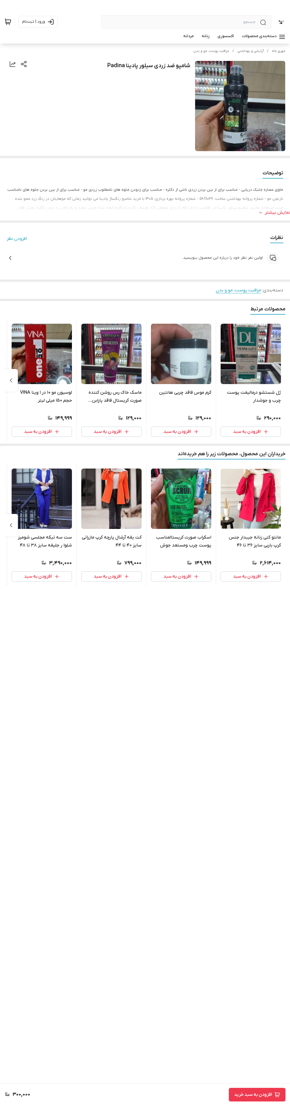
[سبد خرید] (8, 21)
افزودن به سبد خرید (253, 1094)
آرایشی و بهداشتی (250, 51)
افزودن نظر (17, 238)
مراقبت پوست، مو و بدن (211, 51)
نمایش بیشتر (277, 212)
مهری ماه (278, 51)
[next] (11, 380)
